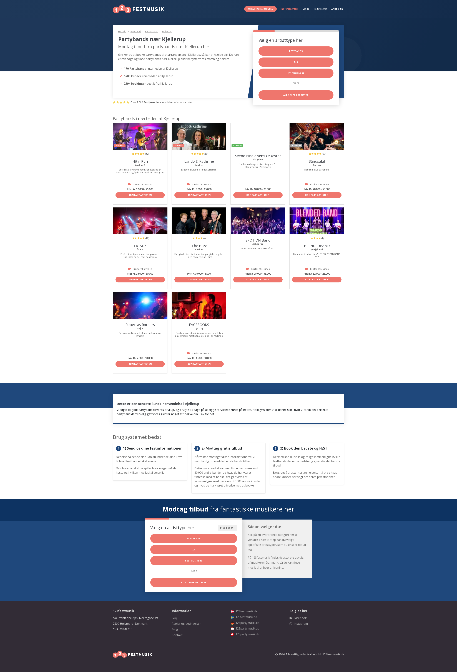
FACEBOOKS (199, 324)
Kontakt (177, 635)
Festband (135, 31)
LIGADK (140, 245)
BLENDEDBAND (317, 245)
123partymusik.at (247, 628)
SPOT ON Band (257, 240)
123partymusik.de (247, 623)
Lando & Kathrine (199, 161)
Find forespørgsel (289, 8)
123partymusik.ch (247, 634)
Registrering (320, 8)
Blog (175, 629)
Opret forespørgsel (260, 8)
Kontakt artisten (140, 195)
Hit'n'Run (140, 161)
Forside (122, 31)
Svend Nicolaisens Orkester (258, 155)
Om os (306, 8)
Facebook (300, 618)
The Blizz (199, 245)
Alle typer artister (295, 95)
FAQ (174, 618)
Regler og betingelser (186, 624)
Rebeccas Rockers (140, 324)
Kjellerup (167, 31)
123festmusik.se (246, 617)
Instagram (300, 624)
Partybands (151, 31)
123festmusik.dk (246, 611)
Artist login (337, 8)
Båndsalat (316, 161)
